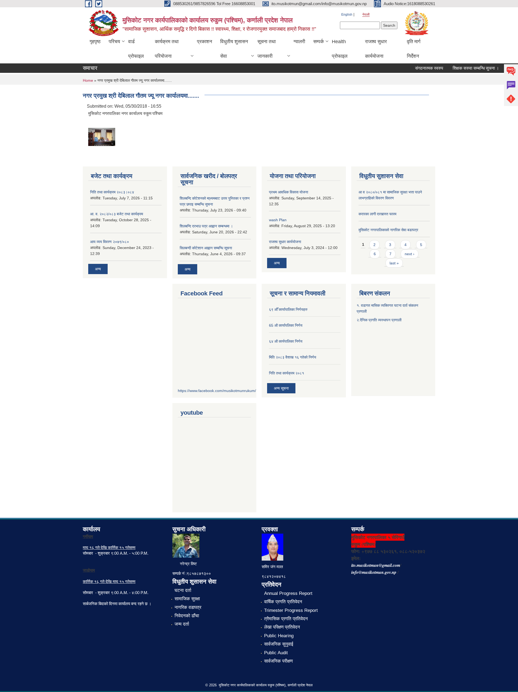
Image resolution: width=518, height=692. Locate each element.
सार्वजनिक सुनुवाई (278, 644)
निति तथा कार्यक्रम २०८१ (286, 373)
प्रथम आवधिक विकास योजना (288, 192)
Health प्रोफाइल (339, 49)
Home (88, 80)
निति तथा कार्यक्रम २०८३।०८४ (112, 192)
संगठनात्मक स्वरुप (422, 68)
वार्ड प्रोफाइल (136, 49)
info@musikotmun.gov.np (373, 572)
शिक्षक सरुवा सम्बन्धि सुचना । (468, 68)
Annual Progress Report (288, 593)
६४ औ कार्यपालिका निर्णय (285, 341)
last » (394, 263)
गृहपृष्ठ (95, 41)
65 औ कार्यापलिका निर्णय (285, 325)
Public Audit (276, 652)
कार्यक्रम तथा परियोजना (167, 49)
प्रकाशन (204, 41)
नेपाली (366, 14)
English (346, 14)
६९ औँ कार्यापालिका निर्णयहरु (288, 309)
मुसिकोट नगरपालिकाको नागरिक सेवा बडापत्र (388, 230)
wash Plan (278, 220)
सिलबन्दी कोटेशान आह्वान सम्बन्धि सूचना (206, 248)
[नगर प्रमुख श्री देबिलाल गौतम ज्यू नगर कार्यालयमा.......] (101, 136)
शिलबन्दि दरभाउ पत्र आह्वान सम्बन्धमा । (206, 226)
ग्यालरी (299, 41)
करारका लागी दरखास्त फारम (377, 214)
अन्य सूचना (281, 388)
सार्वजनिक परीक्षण (278, 661)
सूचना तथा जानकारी (266, 49)
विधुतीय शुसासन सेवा (234, 49)
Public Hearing (279, 635)
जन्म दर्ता (182, 624)
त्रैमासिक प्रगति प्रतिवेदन (286, 618)
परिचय (114, 41)
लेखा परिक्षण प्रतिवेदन (282, 627)
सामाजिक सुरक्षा (187, 598)
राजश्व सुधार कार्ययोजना (376, 49)
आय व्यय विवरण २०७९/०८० (109, 242)
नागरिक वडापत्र (188, 607)
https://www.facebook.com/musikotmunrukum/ (217, 390)
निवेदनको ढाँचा (187, 615)
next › (409, 254)
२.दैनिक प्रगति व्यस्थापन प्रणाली (379, 320)
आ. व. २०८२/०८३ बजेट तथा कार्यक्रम (116, 214)
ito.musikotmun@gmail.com (375, 565)
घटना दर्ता (183, 590)
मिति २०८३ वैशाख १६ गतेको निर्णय (292, 357)
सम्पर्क (318, 41)
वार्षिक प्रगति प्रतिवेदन (283, 601)
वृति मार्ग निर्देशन (413, 49)
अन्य (98, 269)
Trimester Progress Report (291, 610)
